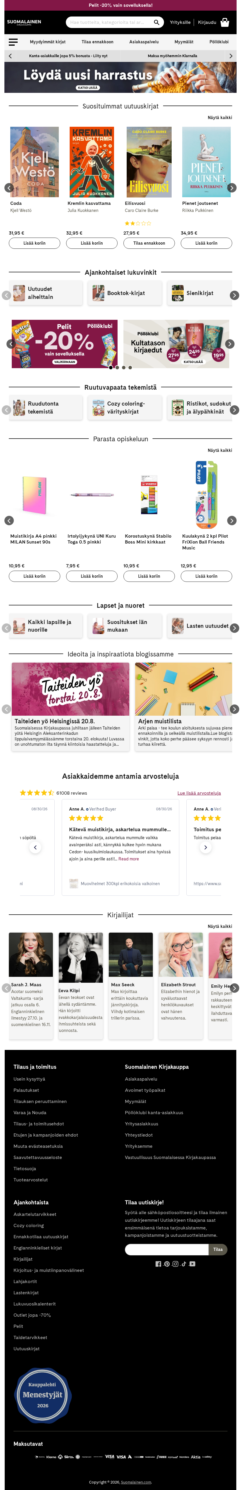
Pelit (18, 1326)
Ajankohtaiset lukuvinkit (121, 272)
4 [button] (130, 367)
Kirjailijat (23, 1259)
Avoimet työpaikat (145, 1090)
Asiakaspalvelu (144, 41)
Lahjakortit (25, 1281)
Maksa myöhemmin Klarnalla (172, 56)
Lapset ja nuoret (121, 605)
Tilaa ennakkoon (97, 41)
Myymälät (184, 41)
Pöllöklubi (219, 41)
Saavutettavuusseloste (38, 1157)
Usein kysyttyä (29, 1079)
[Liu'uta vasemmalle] (10, 56)
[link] (120, 883)
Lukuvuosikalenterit (35, 1304)
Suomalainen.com (136, 1482)
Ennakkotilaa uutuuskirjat (41, 1236)
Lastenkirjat (26, 1292)
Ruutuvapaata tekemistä (120, 387)
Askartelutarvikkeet (35, 1214)
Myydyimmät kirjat (48, 41)
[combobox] (115, 22)
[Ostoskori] (224, 22)
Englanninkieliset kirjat (38, 1248)
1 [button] (111, 367)
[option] (68, 56)
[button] (13, 42)
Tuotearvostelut (31, 1180)
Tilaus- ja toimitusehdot (39, 1124)
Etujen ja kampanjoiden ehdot (46, 1135)
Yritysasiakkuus (141, 1124)
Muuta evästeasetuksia (38, 1146)
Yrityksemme (139, 1146)
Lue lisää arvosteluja (199, 793)
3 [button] (123, 367)
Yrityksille (180, 22)
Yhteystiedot (139, 1135)
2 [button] (117, 367)
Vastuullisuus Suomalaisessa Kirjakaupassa (170, 1157)
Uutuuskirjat (27, 1348)
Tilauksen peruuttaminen (40, 1101)
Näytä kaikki (220, 117)
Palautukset (26, 1090)
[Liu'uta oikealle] (231, 56)
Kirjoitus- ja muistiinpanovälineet (49, 1270)
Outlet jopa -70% (32, 1315)
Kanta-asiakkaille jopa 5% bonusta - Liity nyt (68, 56)
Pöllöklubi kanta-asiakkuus (154, 1112)
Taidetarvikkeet (30, 1337)
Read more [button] (128, 859)
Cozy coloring (29, 1225)
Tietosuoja (25, 1168)
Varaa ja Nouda (30, 1112)
